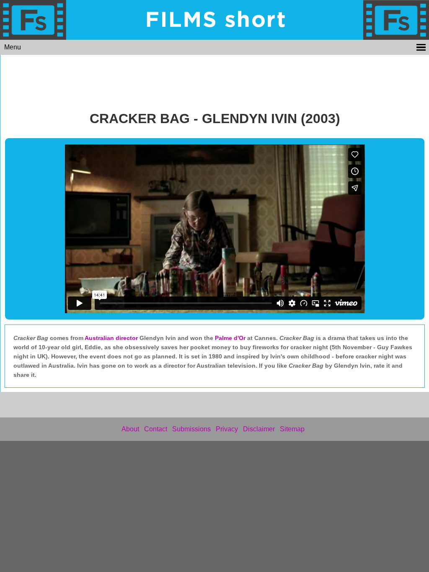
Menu (12, 47)
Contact (155, 429)
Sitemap (292, 429)
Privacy (227, 429)
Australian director (112, 338)
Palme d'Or (230, 338)
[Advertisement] (214, 80)
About (130, 429)
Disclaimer (259, 429)
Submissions (191, 429)
